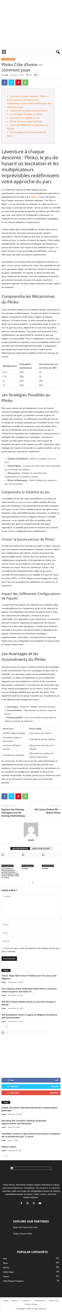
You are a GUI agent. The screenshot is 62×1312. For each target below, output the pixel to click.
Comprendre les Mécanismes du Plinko (28, 110)
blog (5, 1258)
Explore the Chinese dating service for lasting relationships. (13, 812)
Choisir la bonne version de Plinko (26, 121)
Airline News (8, 1272)
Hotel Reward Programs (13, 1281)
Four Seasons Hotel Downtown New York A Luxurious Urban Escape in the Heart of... (29, 990)
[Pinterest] (18, 82)
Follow (54, 1086)
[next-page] (32, 882)
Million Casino (9, 1146)
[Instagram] (28, 1203)
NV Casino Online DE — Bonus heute (47, 811)
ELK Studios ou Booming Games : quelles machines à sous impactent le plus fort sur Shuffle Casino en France (10, 873)
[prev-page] (29, 882)
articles (6, 1267)
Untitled (25, 868)
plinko (34, 197)
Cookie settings (31, 1304)
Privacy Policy (39, 1300)
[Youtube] (40, 1203)
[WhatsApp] (25, 82)
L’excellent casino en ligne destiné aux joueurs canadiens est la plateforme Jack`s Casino (31, 1135)
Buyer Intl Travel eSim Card (25, 1227)
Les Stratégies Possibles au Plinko (26, 114)
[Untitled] (31, 860)
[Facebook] (5, 82)
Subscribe (54, 1093)
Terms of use (53, 1300)
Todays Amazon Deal (22, 1234)
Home (6, 1300)
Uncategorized (8, 59)
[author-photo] (31, 830)
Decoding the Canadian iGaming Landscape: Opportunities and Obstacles (24, 1122)
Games (6, 1276)
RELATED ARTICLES (20, 848)
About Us (15, 1300)
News (5, 1263)
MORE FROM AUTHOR (41, 848)
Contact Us (26, 1300)
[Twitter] (11, 82)
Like (56, 1080)
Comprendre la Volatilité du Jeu (25, 118)
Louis (6, 75)
